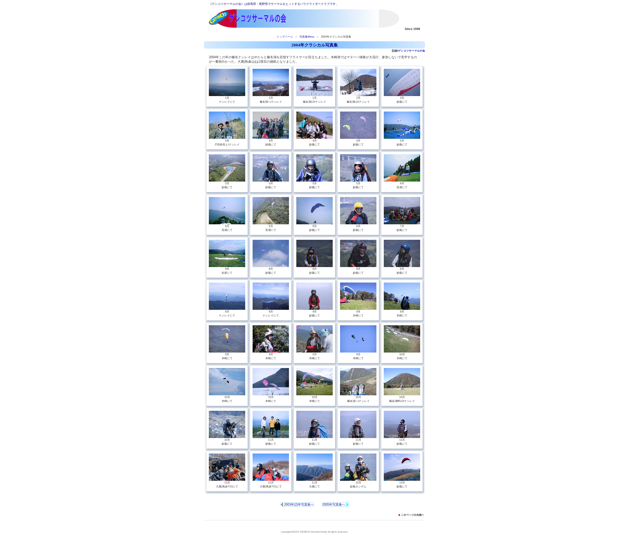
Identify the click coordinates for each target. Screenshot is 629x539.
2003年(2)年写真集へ (298, 504)
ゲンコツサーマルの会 (258, 18)
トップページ (285, 36)
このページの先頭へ (411, 514)
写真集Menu (307, 36)
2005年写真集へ (334, 504)
